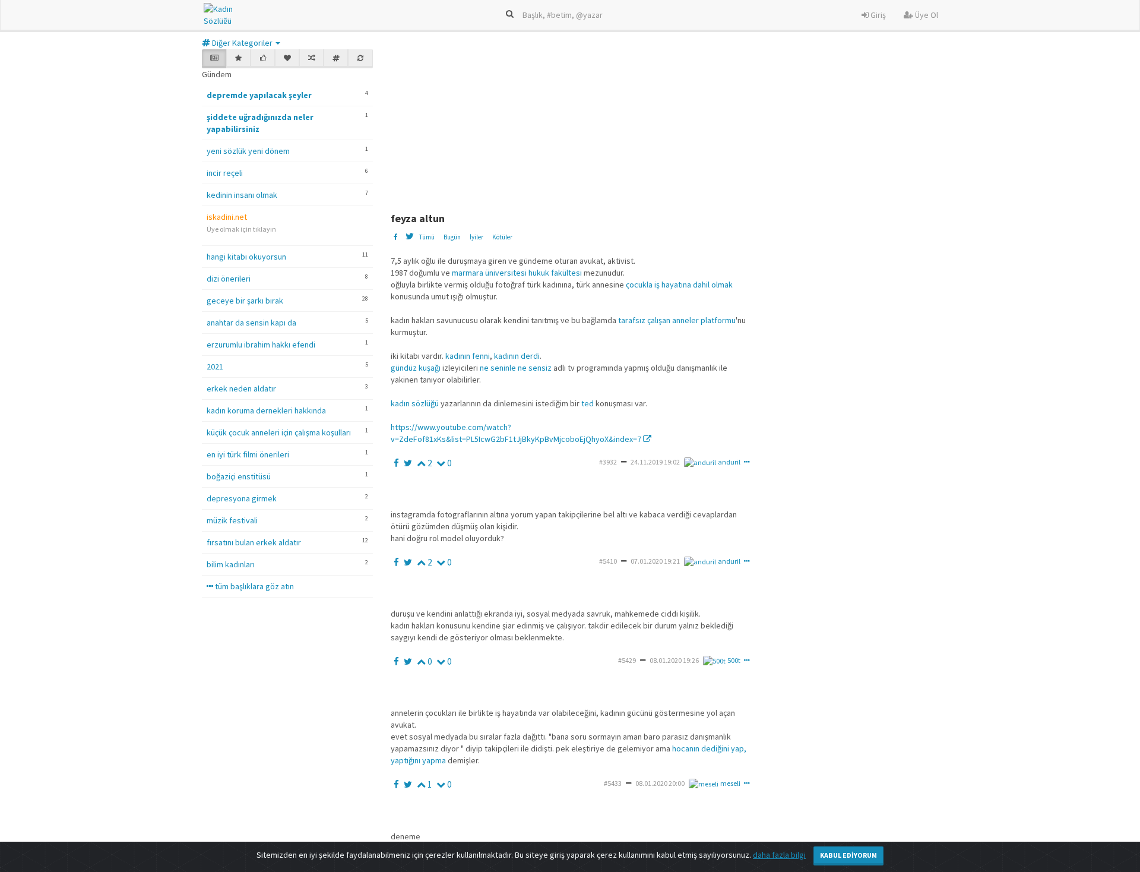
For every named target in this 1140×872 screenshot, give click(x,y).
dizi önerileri (229, 278)
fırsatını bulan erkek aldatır (254, 542)
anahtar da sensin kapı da (251, 322)
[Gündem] (214, 58)
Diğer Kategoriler (242, 42)
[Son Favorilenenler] (287, 58)
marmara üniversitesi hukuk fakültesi (517, 272)
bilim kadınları (231, 564)
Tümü (427, 237)
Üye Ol (925, 15)
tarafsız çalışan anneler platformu (677, 320)
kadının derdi (517, 355)
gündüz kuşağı (416, 367)
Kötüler (502, 237)
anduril (729, 461)
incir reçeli (225, 173)
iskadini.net (227, 216)
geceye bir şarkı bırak (245, 300)
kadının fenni (467, 355)
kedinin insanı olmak (242, 194)
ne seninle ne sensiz (516, 367)
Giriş (877, 15)
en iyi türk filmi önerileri (248, 454)
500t (733, 660)
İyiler (476, 237)
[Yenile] (360, 58)
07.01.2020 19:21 (655, 561)
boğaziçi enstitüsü (239, 476)
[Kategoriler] (336, 58)
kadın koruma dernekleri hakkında (266, 410)
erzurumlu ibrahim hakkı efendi (261, 344)
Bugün (452, 237)
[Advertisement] (679, 123)
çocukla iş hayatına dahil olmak (679, 284)
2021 (215, 366)
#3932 (608, 461)
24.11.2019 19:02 (655, 461)
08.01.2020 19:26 (674, 660)
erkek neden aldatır (241, 388)
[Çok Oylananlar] (263, 58)
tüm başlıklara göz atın (253, 586)
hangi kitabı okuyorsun (246, 256)
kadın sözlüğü (415, 403)
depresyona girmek (242, 498)
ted (587, 403)
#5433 (613, 783)
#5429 (627, 660)
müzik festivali (232, 520)
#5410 (608, 561)
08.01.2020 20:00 (660, 783)
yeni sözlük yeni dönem (248, 151)
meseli (730, 783)
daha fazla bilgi (779, 854)
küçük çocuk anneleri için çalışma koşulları (279, 432)
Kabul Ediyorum (848, 855)
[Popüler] (238, 58)
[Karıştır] (311, 58)
